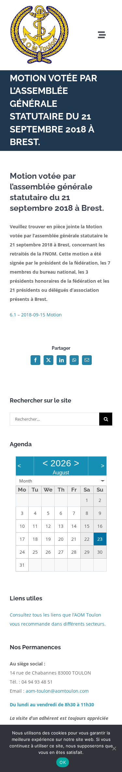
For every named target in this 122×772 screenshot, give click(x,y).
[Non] (114, 748)
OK (63, 762)
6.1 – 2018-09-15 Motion (36, 315)
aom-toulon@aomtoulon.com (57, 691)
